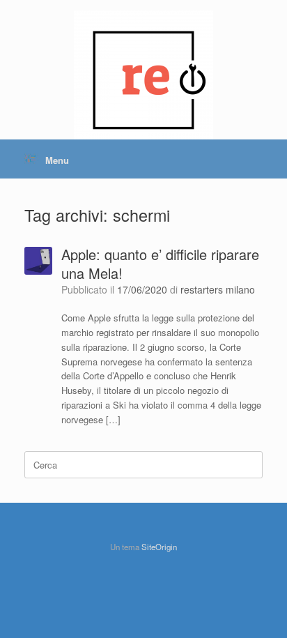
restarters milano (217, 289)
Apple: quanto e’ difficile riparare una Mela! (160, 263)
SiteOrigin (159, 546)
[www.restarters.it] (143, 45)
